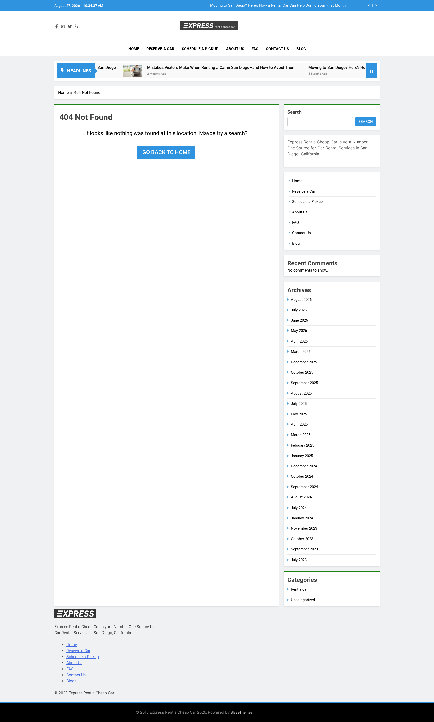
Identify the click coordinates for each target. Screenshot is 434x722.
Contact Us (277, 49)
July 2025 (299, 403)
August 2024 (301, 497)
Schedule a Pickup (200, 49)
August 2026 (301, 299)
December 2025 (304, 362)
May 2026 (299, 330)
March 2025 (300, 435)
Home (133, 49)
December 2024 (304, 466)
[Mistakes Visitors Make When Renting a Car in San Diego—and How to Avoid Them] (115, 71)
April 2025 (299, 424)
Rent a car (299, 589)
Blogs (71, 681)
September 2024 (304, 487)
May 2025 (299, 414)
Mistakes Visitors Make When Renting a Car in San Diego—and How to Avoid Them (204, 67)
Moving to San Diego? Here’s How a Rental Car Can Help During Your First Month (278, 6)
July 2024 (299, 508)
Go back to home (166, 152)
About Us (235, 49)
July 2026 (299, 310)
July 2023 (299, 560)
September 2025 (304, 383)
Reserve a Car (160, 49)
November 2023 (304, 528)
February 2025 (302, 445)
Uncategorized (303, 600)
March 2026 (300, 351)
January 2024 (302, 518)
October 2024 (302, 476)
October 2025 (302, 372)
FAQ (255, 49)
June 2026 (299, 320)
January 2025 (302, 456)
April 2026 (299, 341)
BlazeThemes (241, 712)
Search (294, 112)
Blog (301, 49)
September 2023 (304, 549)
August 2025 (301, 393)
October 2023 (302, 539)
